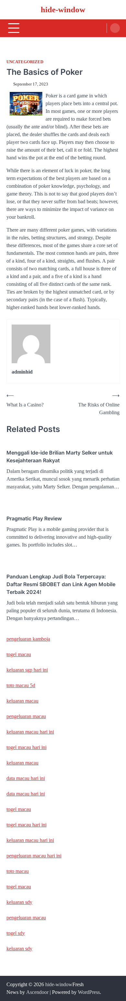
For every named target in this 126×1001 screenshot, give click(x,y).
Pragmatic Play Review (34, 518)
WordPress (89, 992)
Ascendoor (37, 992)
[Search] (115, 28)
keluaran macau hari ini (30, 732)
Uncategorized (24, 62)
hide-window (63, 9)
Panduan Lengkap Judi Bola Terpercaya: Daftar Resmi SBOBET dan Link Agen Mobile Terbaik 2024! (60, 584)
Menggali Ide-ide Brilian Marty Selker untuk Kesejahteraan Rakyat (59, 456)
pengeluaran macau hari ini (33, 855)
